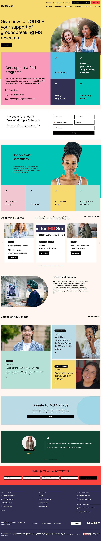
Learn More (13, 257)
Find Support (61, 72)
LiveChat (95, 534)
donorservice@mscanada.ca (87, 508)
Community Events (85, 97)
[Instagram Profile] (95, 523)
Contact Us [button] (76, 523)
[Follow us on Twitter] (92, 523)
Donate (51, 416)
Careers (3, 510)
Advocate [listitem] (76, 2)
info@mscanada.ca (84, 495)
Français (67, 2)
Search (49, 2)
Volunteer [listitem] (86, 2)
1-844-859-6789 (17, 95)
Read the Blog (43, 506)
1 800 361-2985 (84, 512)
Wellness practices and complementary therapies (87, 68)
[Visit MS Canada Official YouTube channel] (99, 523)
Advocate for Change (45, 499)
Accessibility (58, 2)
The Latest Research (6, 502)
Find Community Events (7, 499)
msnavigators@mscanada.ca (22, 99)
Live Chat (14, 90)
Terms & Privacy (4, 535)
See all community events (91, 216)
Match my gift (6, 45)
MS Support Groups (6, 506)
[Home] (7, 6)
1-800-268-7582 (85, 499)
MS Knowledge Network (8, 495)
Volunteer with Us (44, 502)
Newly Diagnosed (60, 97)
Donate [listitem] (96, 2)
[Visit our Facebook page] (88, 523)
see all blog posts (93, 316)
